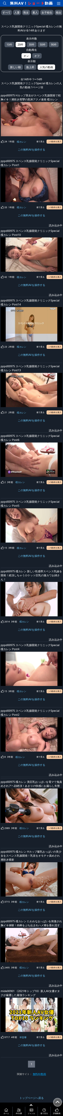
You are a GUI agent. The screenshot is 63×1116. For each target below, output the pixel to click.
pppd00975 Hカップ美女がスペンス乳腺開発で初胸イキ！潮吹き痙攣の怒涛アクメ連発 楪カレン (31, 97)
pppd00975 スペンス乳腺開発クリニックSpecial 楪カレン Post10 (30, 233)
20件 (20, 44)
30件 (31, 44)
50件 (43, 44)
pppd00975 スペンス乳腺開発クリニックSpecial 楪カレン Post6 (30, 438)
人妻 (17, 12)
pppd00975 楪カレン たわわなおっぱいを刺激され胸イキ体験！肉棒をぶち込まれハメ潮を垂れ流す (31, 923)
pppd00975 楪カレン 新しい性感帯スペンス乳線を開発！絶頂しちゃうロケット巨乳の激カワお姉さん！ (31, 575)
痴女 (58, 12)
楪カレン (21, 142)
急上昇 (30, 67)
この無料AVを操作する (31, 149)
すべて (7, 12)
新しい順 (15, 67)
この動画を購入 (54, 141)
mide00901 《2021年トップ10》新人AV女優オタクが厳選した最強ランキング (30, 993)
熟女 (26, 12)
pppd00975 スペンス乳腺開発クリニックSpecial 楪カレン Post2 (30, 713)
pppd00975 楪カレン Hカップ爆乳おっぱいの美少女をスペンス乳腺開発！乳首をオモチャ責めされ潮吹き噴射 (31, 855)
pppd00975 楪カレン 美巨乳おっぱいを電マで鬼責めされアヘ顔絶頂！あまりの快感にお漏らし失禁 (31, 784)
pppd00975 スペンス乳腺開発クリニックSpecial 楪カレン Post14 (30, 302)
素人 (35, 12)
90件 (54, 44)
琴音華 (23, 1037)
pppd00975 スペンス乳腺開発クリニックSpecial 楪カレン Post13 (30, 368)
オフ (37, 56)
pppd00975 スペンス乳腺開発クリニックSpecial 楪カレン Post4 (30, 647)
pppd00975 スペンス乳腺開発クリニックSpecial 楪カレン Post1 (30, 163)
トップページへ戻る (31, 1098)
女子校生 (46, 12)
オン (26, 56)
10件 (9, 44)
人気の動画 (46, 67)
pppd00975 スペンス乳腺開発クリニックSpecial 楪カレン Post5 (30, 503)
